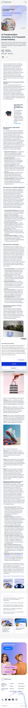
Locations (20, 691)
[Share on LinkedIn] (2, 57)
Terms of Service (21, 686)
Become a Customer (10, 667)
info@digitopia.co (4, 705)
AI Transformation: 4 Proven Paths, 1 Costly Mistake (13, 602)
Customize (13, 368)
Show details (21, 359)
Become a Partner (9, 672)
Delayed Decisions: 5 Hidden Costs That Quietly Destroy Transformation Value (12, 609)
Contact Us (8, 648)
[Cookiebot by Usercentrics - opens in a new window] (21, 339)
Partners (11, 686)
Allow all (14, 363)
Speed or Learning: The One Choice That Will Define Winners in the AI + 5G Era (13, 612)
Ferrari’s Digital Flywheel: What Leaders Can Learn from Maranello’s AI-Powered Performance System (13, 605)
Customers (12, 683)
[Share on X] (6, 57)
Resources (12, 688)
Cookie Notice (21, 688)
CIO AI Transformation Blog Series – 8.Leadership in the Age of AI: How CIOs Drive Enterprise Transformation (13, 599)
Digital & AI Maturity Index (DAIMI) (4, 685)
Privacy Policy (21, 683)
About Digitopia (13, 691)
